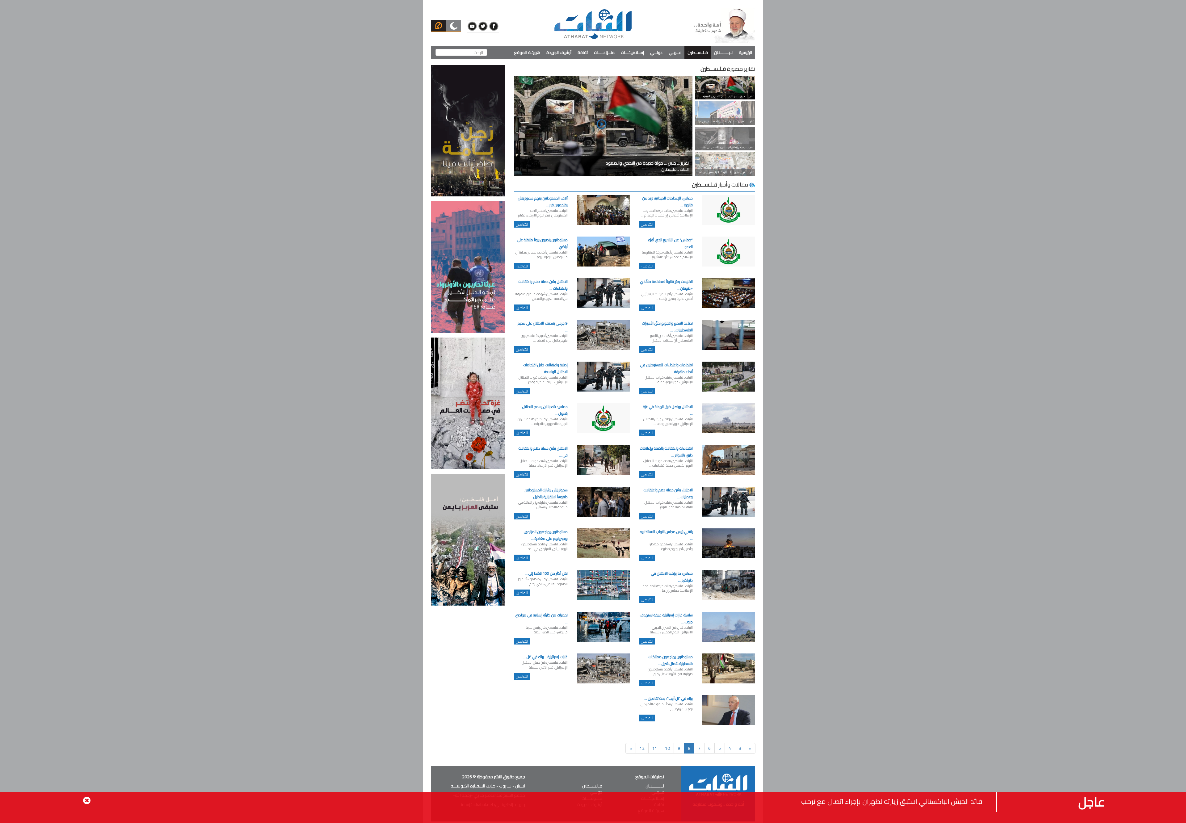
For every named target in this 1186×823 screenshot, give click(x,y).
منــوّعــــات (604, 52)
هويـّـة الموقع (527, 52)
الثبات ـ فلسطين (647, 166)
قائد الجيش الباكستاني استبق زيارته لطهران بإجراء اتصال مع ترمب (891, 801)
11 (654, 748)
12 (642, 748)
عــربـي (675, 52)
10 (667, 748)
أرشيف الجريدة (558, 52)
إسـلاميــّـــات (632, 52)
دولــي (656, 52)
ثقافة (583, 52)
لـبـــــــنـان (723, 52)
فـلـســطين (698, 52)
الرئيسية (745, 52)
